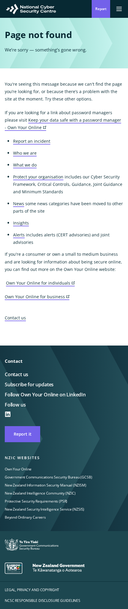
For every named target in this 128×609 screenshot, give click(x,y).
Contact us (15, 318)
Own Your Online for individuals (40, 283)
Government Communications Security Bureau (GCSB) (48, 477)
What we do (25, 165)
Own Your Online (18, 469)
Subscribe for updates (29, 384)
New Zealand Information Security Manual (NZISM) (45, 485)
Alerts (19, 235)
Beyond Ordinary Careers (25, 517)
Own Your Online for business (37, 297)
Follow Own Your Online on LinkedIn (45, 394)
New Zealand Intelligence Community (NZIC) (40, 493)
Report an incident (31, 141)
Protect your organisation (38, 177)
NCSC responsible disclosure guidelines (42, 600)
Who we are (25, 153)
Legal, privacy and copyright (32, 589)
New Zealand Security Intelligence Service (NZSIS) (44, 509)
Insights (21, 223)
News (18, 203)
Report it (22, 434)
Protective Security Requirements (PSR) (36, 501)
